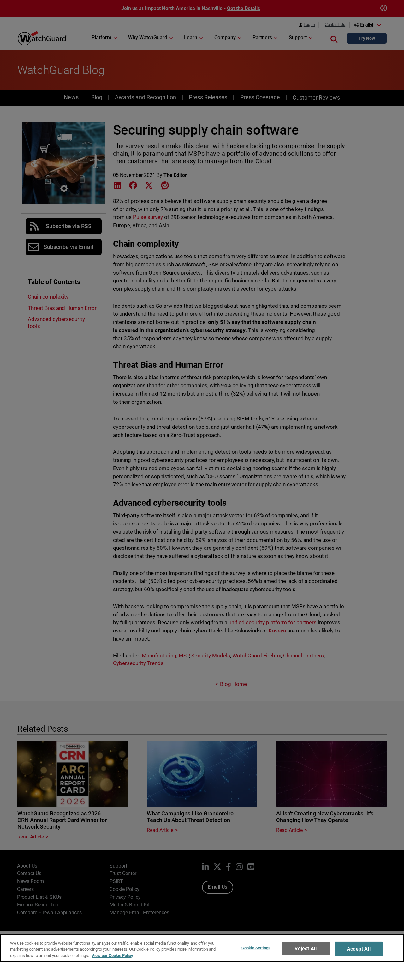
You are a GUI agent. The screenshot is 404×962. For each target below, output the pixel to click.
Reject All (305, 949)
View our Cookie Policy (112, 955)
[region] (202, 948)
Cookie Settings (255, 948)
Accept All (359, 949)
